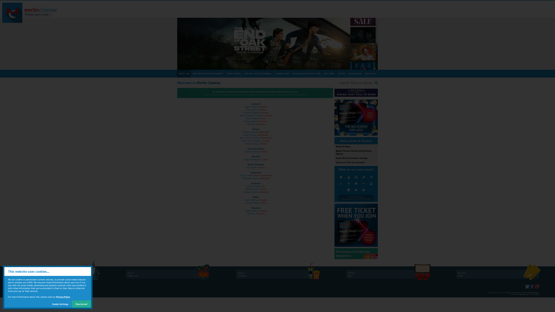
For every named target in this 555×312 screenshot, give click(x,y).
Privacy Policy (63, 296)
